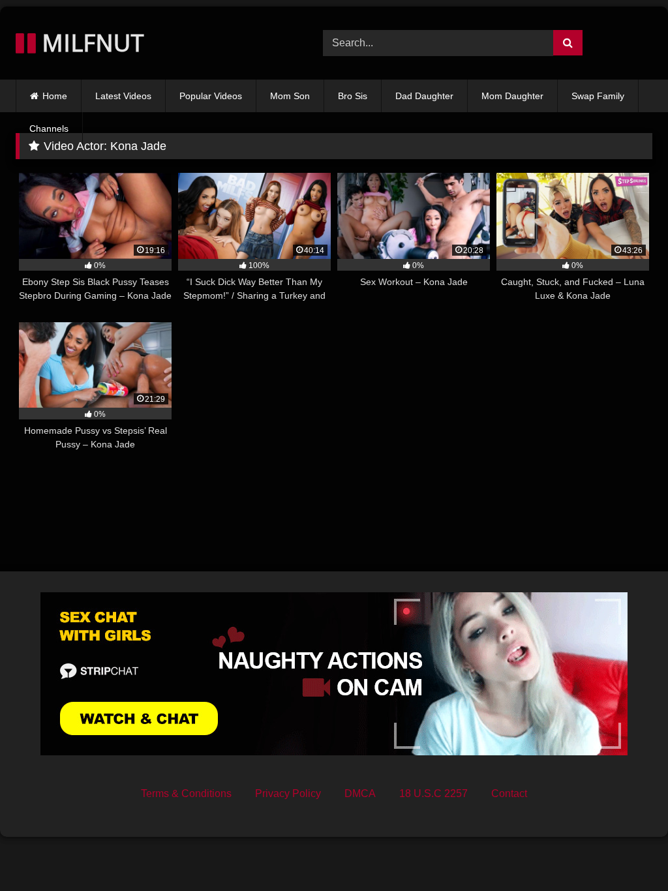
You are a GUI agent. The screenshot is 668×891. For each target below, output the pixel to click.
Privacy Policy (288, 793)
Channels (48, 128)
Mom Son (290, 96)
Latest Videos (123, 96)
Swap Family (597, 96)
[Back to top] (627, 852)
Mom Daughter (512, 96)
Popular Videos (210, 96)
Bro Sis (352, 96)
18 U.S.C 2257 (433, 793)
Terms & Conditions (186, 793)
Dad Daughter (424, 96)
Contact (509, 793)
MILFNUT (90, 43)
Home (54, 96)
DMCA (360, 793)
